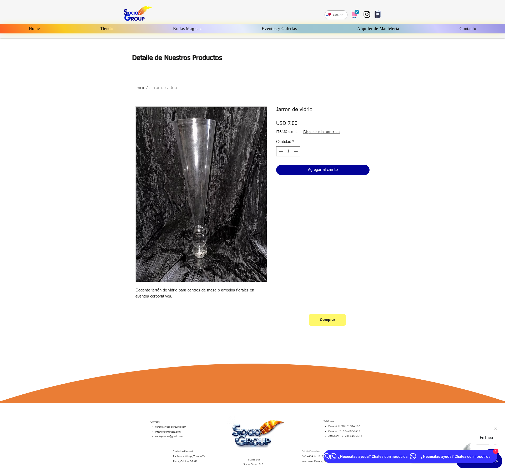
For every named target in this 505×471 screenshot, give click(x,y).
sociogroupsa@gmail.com (169, 436)
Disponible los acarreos (321, 131)
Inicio (140, 87)
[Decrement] (280, 151)
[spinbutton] (288, 151)
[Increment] (296, 151)
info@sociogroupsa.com (168, 431)
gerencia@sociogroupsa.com (170, 426)
